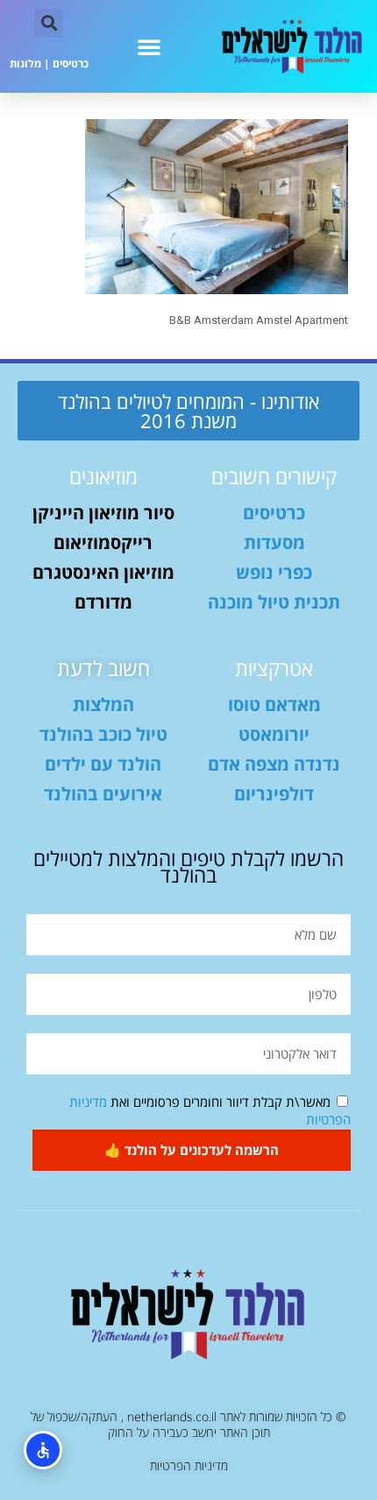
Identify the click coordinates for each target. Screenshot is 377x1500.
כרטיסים (71, 63)
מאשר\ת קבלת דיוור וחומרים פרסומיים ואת (210, 1110)
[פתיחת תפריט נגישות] (43, 1450)
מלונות (25, 63)
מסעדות (274, 542)
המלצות (103, 704)
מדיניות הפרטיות (189, 1465)
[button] (149, 46)
